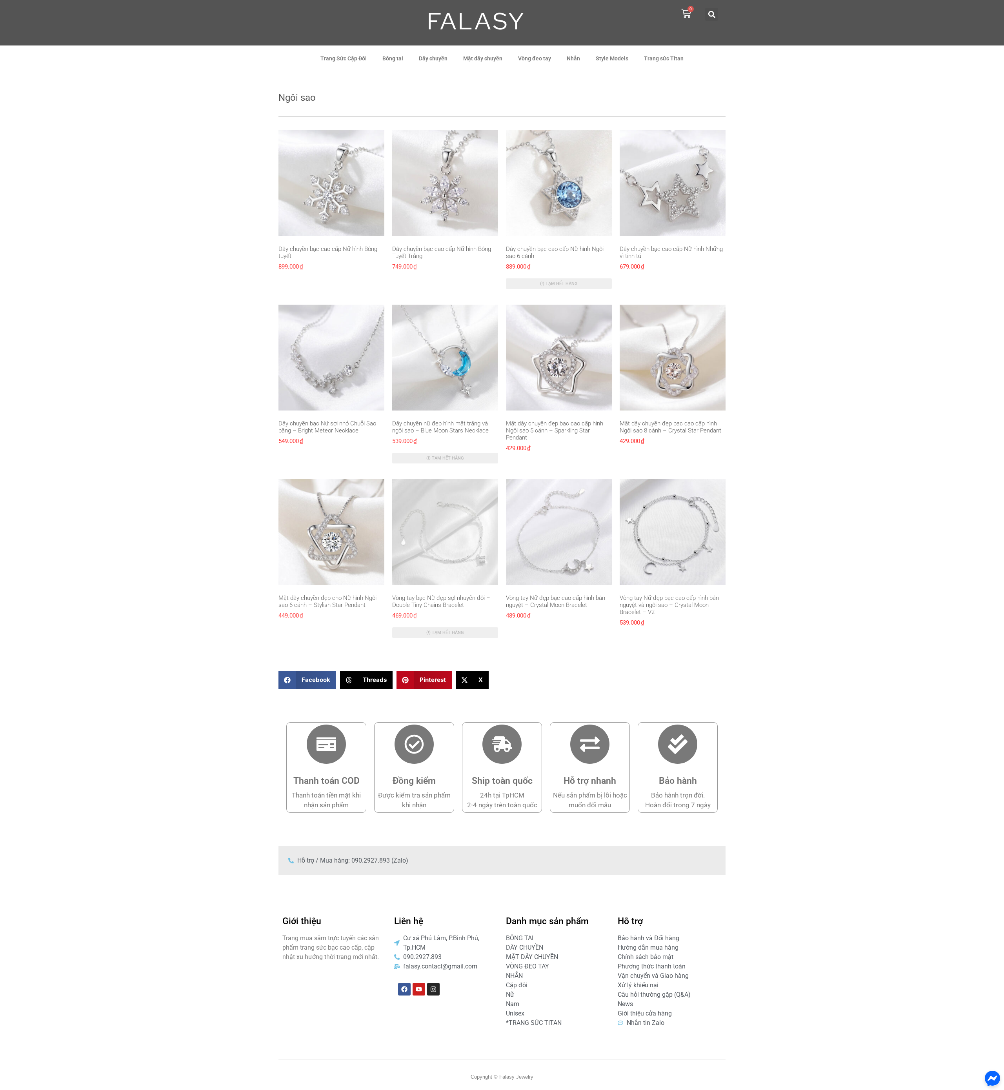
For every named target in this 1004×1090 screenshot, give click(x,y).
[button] (711, 14)
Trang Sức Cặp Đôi (343, 58)
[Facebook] (404, 989)
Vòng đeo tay (534, 58)
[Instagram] (433, 989)
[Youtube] (419, 989)
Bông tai (392, 58)
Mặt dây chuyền (482, 58)
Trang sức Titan (664, 58)
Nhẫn (573, 58)
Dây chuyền (433, 58)
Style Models (612, 58)
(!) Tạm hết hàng (559, 283)
